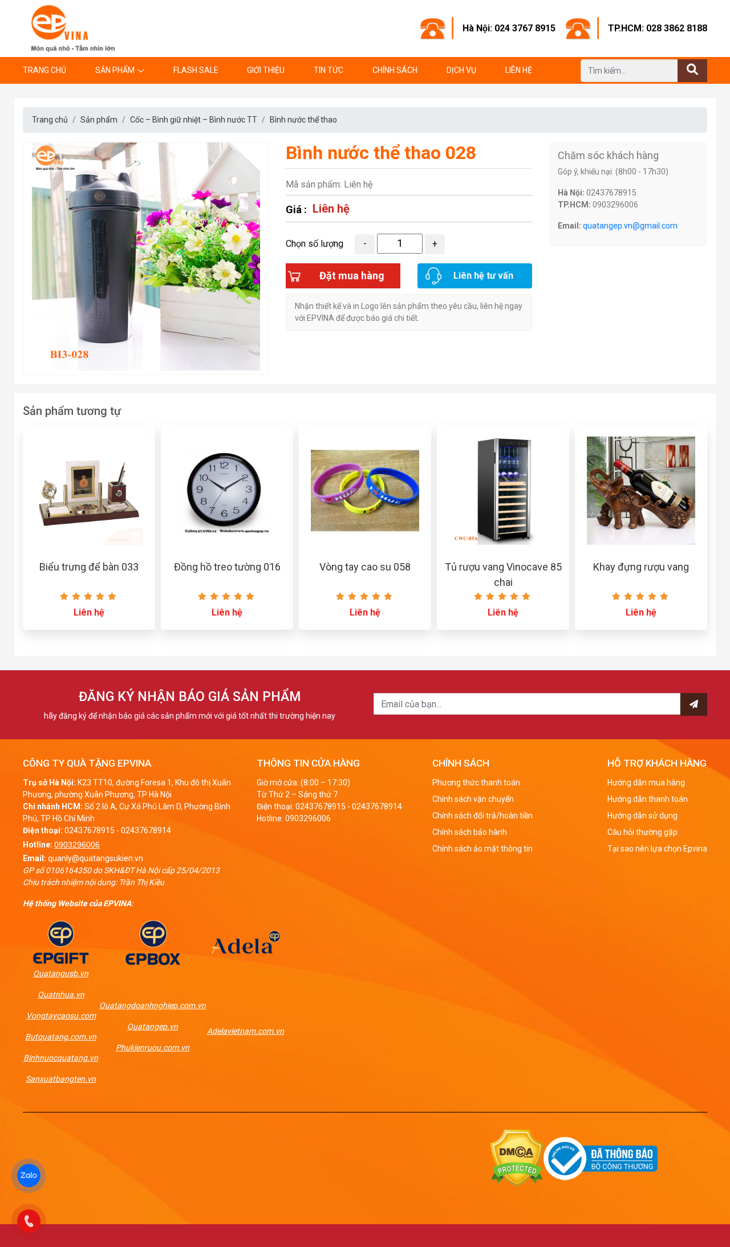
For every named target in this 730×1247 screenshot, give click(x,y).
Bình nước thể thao (303, 119)
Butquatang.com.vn (60, 1036)
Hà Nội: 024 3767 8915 (509, 28)
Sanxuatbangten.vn (61, 1078)
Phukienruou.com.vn (152, 1047)
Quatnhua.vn (61, 994)
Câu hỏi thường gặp (642, 832)
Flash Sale (195, 70)
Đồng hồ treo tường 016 (227, 567)
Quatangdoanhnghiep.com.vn (152, 1005)
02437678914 (146, 830)
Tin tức (328, 70)
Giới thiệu (266, 70)
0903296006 (77, 844)
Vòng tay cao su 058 (365, 567)
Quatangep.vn (152, 1026)
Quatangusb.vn (60, 973)
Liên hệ (518, 70)
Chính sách (394, 70)
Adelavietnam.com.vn (245, 1031)
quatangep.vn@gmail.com (630, 225)
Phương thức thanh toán (476, 782)
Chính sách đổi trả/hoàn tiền (482, 815)
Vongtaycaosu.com (61, 1015)
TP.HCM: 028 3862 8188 (657, 28)
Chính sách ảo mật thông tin (482, 848)
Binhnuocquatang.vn (60, 1057)
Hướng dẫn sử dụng (642, 815)
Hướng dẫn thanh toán (647, 799)
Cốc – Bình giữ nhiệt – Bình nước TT (193, 119)
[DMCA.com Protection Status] (517, 1157)
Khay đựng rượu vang (641, 567)
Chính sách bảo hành (469, 832)
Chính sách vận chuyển (473, 799)
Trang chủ (44, 70)
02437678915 (89, 830)
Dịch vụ (461, 70)
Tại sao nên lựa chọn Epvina (657, 848)
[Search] (692, 70)
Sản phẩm (115, 70)
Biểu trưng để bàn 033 (89, 567)
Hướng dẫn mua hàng (646, 782)
